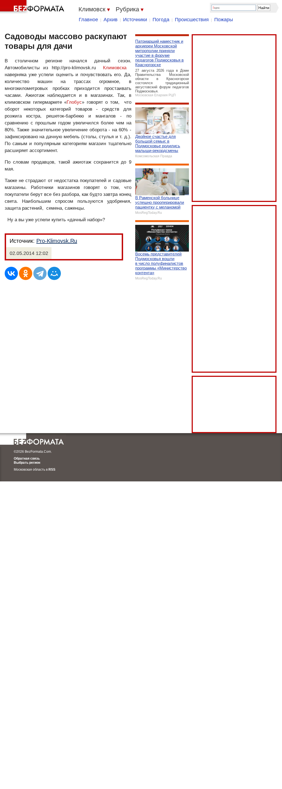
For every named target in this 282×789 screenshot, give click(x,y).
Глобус (74, 102)
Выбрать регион (27, 463)
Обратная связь (27, 458)
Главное (88, 19)
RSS (51, 469)
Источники (135, 19)
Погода (161, 19)
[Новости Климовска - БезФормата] (33, 7)
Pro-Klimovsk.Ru (56, 241)
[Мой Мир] (54, 273)
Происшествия (192, 19)
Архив (111, 19)
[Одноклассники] (25, 273)
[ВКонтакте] (11, 273)
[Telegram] (40, 273)
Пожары (223, 19)
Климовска (114, 67)
